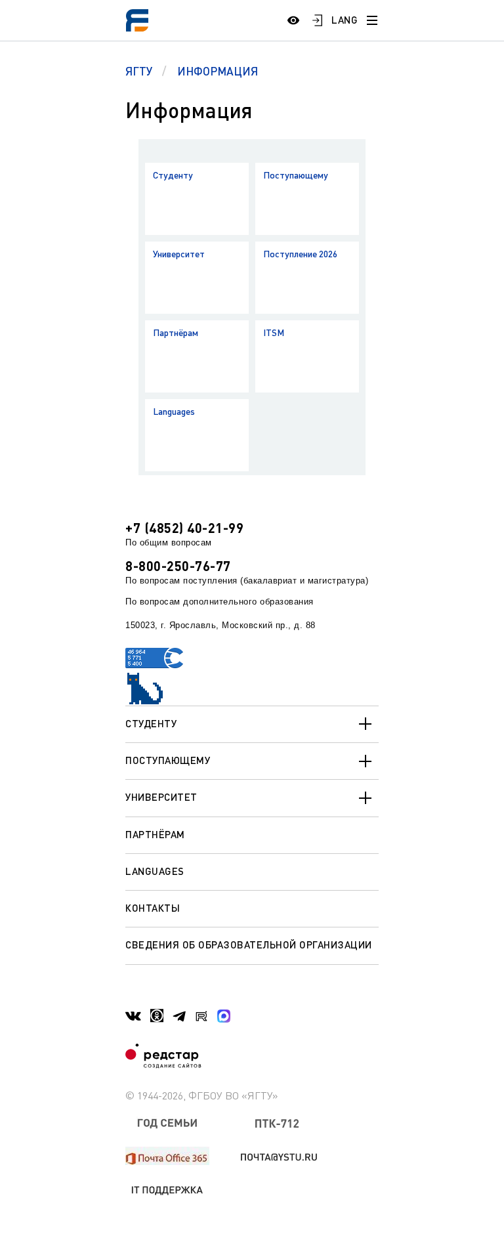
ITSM (273, 332)
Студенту (173, 175)
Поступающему (295, 175)
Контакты (152, 908)
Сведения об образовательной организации (248, 944)
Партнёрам (175, 332)
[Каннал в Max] (223, 1016)
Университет (179, 253)
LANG (344, 20)
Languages (174, 411)
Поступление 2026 (300, 253)
